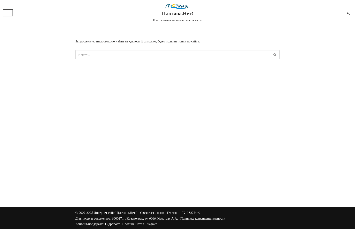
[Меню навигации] (8, 12)
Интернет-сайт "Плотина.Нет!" (116, 212)
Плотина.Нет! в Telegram (139, 224)
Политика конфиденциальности (202, 218)
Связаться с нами (152, 212)
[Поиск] (348, 13)
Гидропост (112, 224)
